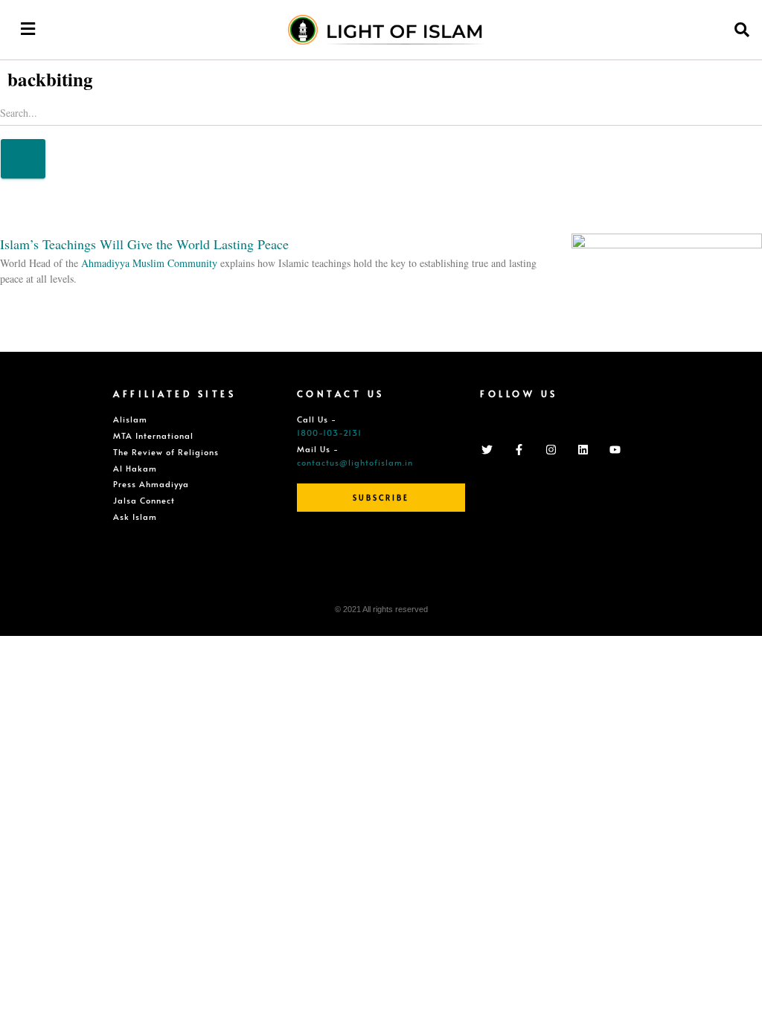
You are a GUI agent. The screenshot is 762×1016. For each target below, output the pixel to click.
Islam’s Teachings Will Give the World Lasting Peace (144, 244)
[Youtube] (614, 449)
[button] (27, 28)
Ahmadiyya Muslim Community (149, 263)
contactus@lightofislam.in (355, 462)
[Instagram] (550, 449)
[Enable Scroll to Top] (733, 986)
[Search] (23, 159)
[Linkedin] (582, 449)
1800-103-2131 (329, 432)
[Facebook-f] (518, 449)
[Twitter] (486, 449)
